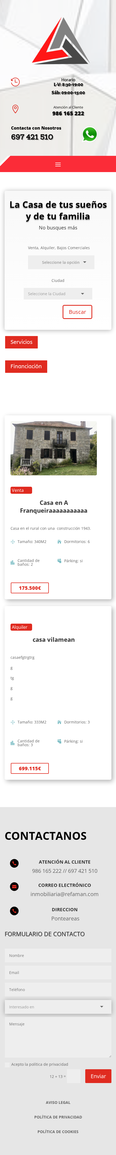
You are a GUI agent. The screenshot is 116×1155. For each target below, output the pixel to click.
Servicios (21, 342)
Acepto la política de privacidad (39, 1064)
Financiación (26, 366)
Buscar (77, 311)
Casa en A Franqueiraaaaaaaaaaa (53, 506)
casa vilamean (54, 639)
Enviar (98, 1076)
